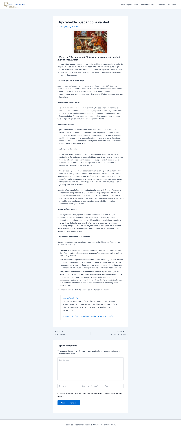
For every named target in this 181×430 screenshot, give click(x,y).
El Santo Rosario (147, 5)
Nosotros (172, 5)
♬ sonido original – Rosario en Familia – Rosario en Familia (88, 316)
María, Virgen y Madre (129, 5)
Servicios (161, 5)
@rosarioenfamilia (70, 298)
